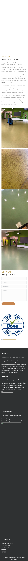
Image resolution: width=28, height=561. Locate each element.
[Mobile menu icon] (25, 3)
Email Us (3, 549)
